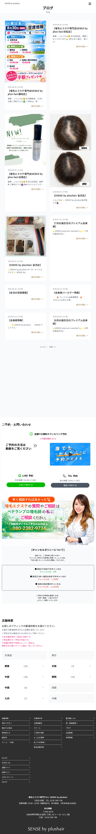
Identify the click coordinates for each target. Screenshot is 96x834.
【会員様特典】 (16, 320)
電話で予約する (70, 485)
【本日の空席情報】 (18, 292)
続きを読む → (37, 106)
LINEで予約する (26, 484)
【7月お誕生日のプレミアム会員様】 (70, 224)
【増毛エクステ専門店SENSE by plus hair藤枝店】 (25, 92)
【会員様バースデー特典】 (67, 292)
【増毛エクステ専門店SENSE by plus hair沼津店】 (25, 175)
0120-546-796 (56, 800)
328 (51, 346)
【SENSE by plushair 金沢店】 (70, 195)
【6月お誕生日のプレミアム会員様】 (70, 322)
